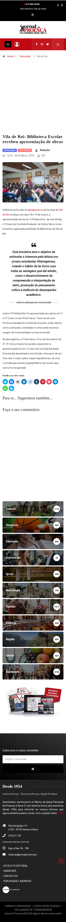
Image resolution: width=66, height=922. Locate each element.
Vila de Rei (24, 150)
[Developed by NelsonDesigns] (33, 917)
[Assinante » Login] (16, 44)
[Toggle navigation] (8, 44)
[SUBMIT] (33, 769)
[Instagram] (42, 44)
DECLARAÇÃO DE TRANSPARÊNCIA (33, 909)
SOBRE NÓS (9, 871)
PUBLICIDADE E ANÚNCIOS (17, 881)
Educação (25, 56)
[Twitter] (47, 44)
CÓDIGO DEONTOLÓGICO (47, 906)
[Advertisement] (33, 99)
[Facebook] (36, 44)
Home (10, 56)
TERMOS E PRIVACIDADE (17, 906)
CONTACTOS (10, 876)
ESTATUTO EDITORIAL (15, 865)
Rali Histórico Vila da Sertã (33, 8)
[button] (58, 5)
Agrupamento (35, 210)
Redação (45, 150)
